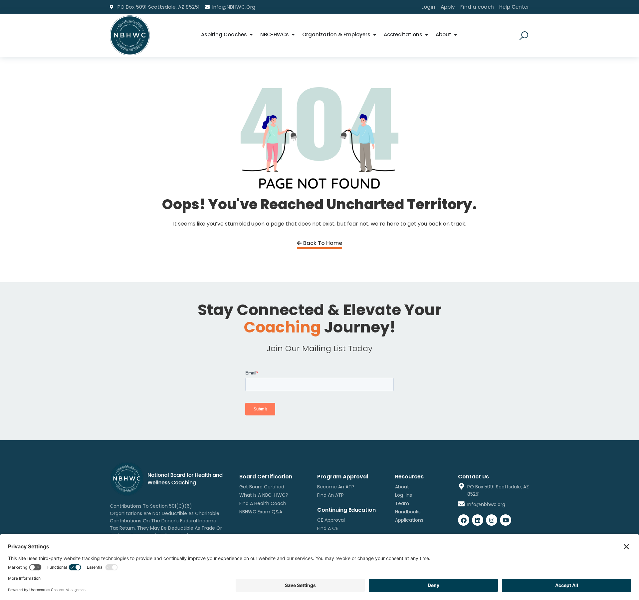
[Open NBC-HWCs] (293, 35)
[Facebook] (463, 520)
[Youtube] (505, 520)
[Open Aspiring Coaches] (251, 35)
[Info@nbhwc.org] (461, 504)
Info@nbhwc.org (486, 504)
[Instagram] (491, 520)
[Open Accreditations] (426, 35)
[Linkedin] (477, 520)
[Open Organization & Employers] (374, 35)
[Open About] (455, 35)
